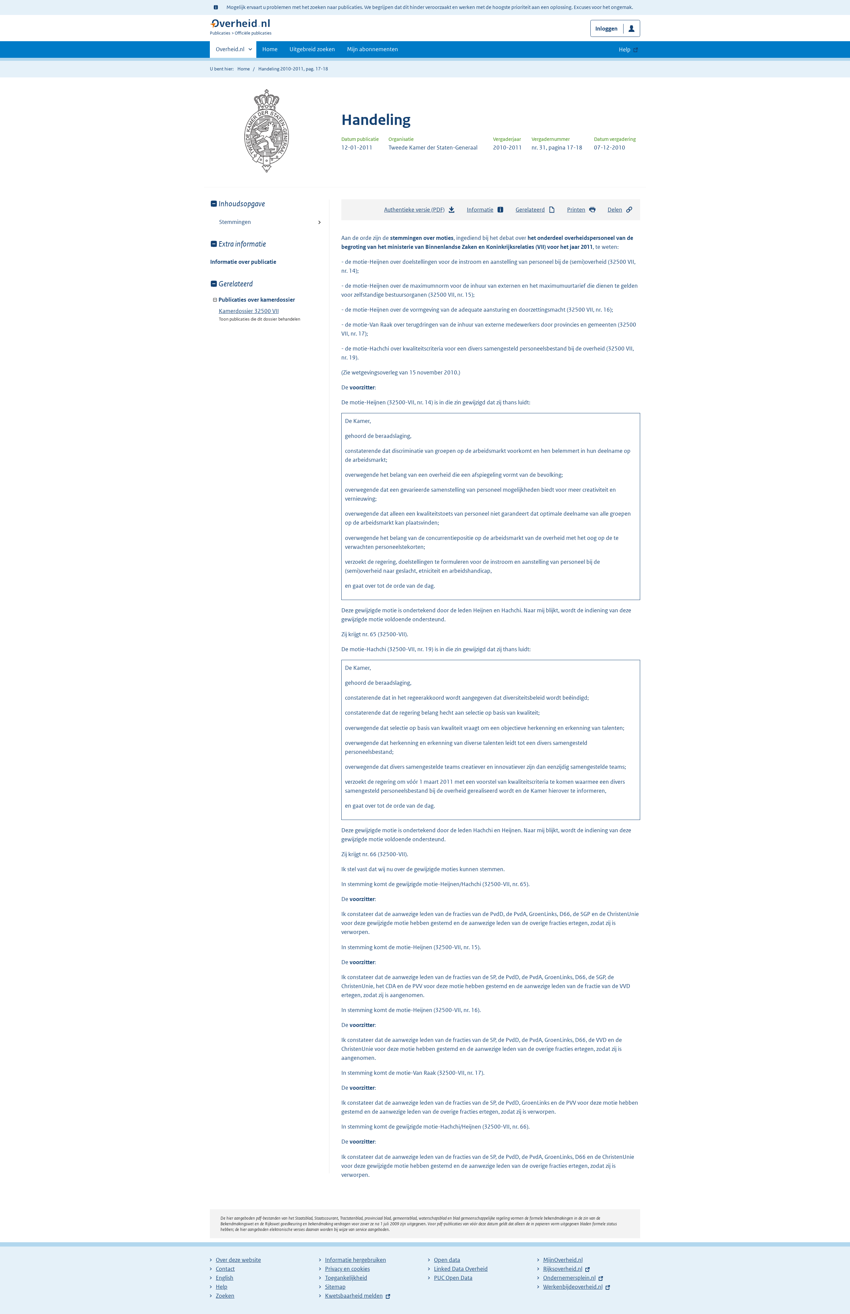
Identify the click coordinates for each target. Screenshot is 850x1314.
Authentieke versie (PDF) (416, 211)
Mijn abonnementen (372, 49)
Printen (576, 209)
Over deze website (238, 1259)
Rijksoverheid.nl (562, 1268)
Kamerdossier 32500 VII (249, 311)
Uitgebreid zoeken (312, 49)
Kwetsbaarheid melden (354, 1295)
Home (270, 49)
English (224, 1277)
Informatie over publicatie (243, 261)
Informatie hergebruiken (355, 1259)
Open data (447, 1259)
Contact (225, 1268)
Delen (615, 209)
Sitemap (335, 1286)
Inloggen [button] (606, 28)
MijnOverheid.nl (563, 1259)
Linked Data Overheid (461, 1268)
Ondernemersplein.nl (569, 1277)
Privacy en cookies (347, 1268)
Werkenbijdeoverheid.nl (573, 1286)
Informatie (480, 209)
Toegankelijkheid (346, 1277)
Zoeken (225, 1295)
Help (221, 1286)
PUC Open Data (453, 1277)
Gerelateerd (530, 209)
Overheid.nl (230, 51)
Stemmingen (235, 222)
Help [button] (625, 49)
